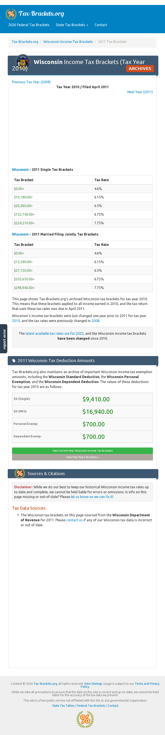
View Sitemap (93, 683)
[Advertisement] (82, 133)
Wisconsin (20, 169)
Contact (101, 25)
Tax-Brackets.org (25, 42)
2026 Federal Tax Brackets (28, 25)
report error (4, 339)
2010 (16, 321)
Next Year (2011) (140, 92)
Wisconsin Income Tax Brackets (68, 42)
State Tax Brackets (71, 25)
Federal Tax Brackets (91, 705)
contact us (74, 520)
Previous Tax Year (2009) (31, 82)
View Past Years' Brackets (81, 457)
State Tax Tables (63, 705)
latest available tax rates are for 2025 (55, 333)
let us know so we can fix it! (92, 497)
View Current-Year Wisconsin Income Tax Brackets (83, 450)
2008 (95, 321)
